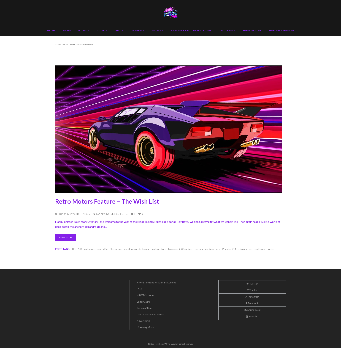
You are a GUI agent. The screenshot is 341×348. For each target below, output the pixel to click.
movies (199, 248)
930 (80, 248)
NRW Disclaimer (146, 295)
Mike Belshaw (121, 214)
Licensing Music (145, 327)
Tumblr (253, 290)
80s (74, 248)
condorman (130, 248)
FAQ (139, 288)
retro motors (245, 248)
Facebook (252, 303)
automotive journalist (96, 248)
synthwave (260, 248)
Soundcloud (254, 309)
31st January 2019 (69, 214)
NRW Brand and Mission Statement (156, 282)
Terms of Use (144, 308)
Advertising (143, 320)
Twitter (253, 283)
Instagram (253, 296)
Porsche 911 (229, 248)
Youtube (253, 316)
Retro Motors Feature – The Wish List (107, 201)
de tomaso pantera (149, 248)
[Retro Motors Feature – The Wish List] (170, 129)
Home (58, 44)
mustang (209, 248)
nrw (218, 248)
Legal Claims (143, 301)
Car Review (102, 214)
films (163, 248)
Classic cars (116, 248)
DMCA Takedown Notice (150, 314)
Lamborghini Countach (180, 248)
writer (271, 248)
